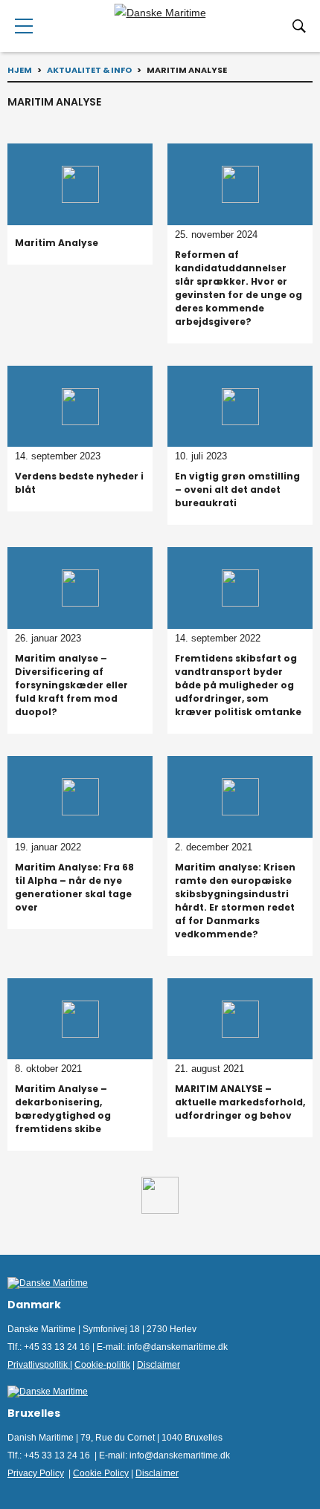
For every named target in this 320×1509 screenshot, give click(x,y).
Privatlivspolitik (38, 1365)
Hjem (19, 70)
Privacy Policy (35, 1473)
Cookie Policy (101, 1473)
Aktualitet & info (89, 70)
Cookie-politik (102, 1365)
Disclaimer (158, 1365)
